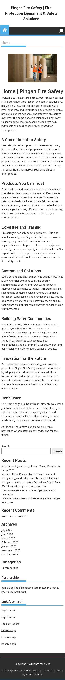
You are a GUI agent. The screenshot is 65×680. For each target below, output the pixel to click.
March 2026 (8, 538)
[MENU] (61, 30)
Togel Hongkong (23, 587)
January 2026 (9, 546)
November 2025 (11, 550)
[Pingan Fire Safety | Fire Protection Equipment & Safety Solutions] (4, 29)
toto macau (40, 587)
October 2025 (10, 554)
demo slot (7, 587)
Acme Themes (34, 674)
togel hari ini (8, 610)
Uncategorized (10, 567)
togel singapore (11, 623)
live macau (53, 587)
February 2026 (10, 542)
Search (6, 446)
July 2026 (7, 530)
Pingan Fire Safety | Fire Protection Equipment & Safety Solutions (31, 13)
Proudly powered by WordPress (20, 670)
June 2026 (7, 534)
